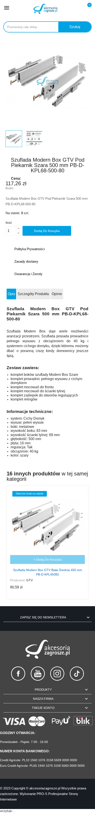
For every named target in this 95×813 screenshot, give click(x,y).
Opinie (57, 294)
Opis (11, 294)
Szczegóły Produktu (33, 294)
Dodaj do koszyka (47, 231)
